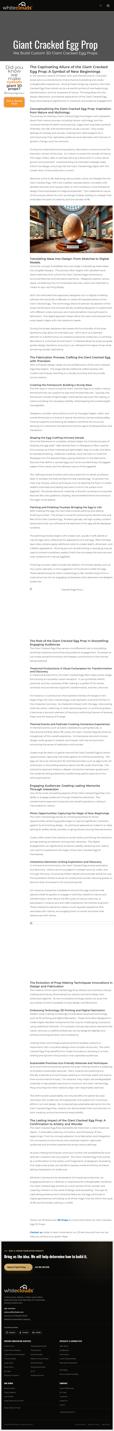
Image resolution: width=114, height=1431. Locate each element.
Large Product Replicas (12, 1350)
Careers (62, 1405)
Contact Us (64, 1401)
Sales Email (106, 1424)
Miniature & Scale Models (40, 1359)
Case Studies (8, 1396)
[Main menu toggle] (108, 6)
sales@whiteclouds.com (13, 1312)
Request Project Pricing (18, 1267)
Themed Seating (10, 1359)
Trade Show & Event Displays (14, 1354)
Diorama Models (36, 1354)
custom (14, 82)
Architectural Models (38, 1367)
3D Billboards (64, 1350)
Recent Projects (9, 1388)
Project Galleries (10, 1392)
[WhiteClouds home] (19, 1288)
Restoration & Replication (68, 1363)
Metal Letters (8, 1367)
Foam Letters (64, 1354)
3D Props (63, 1220)
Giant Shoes (64, 1346)
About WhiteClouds (67, 1388)
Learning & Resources (67, 1412)
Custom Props (9, 1346)
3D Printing (63, 1370)
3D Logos (7, 1371)
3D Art (33, 1371)
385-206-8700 (9, 1309)
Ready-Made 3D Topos (12, 1408)
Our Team (63, 1392)
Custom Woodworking (68, 1359)
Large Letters (8, 1363)
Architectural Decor (37, 1375)
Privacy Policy (80, 1424)
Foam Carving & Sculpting (69, 1374)
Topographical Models (39, 1346)
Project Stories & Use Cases (13, 1401)
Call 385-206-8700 (42, 1267)
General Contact (93, 1424)
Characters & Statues (11, 1375)
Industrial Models (37, 1363)
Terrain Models (36, 1350)
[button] (101, 5)
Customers (63, 1396)
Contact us (36, 1232)
